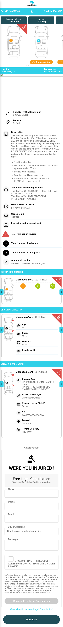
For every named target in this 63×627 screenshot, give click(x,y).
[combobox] (31, 531)
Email (11, 514)
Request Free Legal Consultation (31, 601)
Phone (11, 501)
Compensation (43, 62)
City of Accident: (16, 526)
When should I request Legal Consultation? (31, 609)
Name (11, 489)
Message (13, 539)
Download (31, 619)
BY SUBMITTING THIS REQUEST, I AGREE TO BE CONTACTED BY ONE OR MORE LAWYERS (31, 563)
